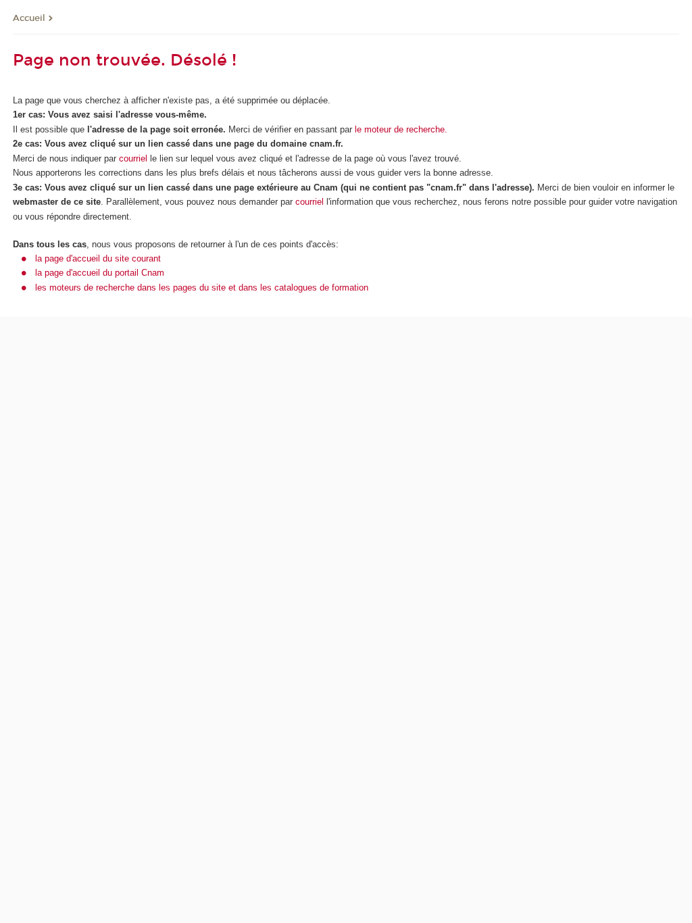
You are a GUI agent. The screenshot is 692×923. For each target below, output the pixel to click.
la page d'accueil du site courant (98, 258)
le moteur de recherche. (399, 129)
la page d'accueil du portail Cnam (99, 273)
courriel (133, 158)
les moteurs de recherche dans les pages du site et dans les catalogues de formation (201, 287)
